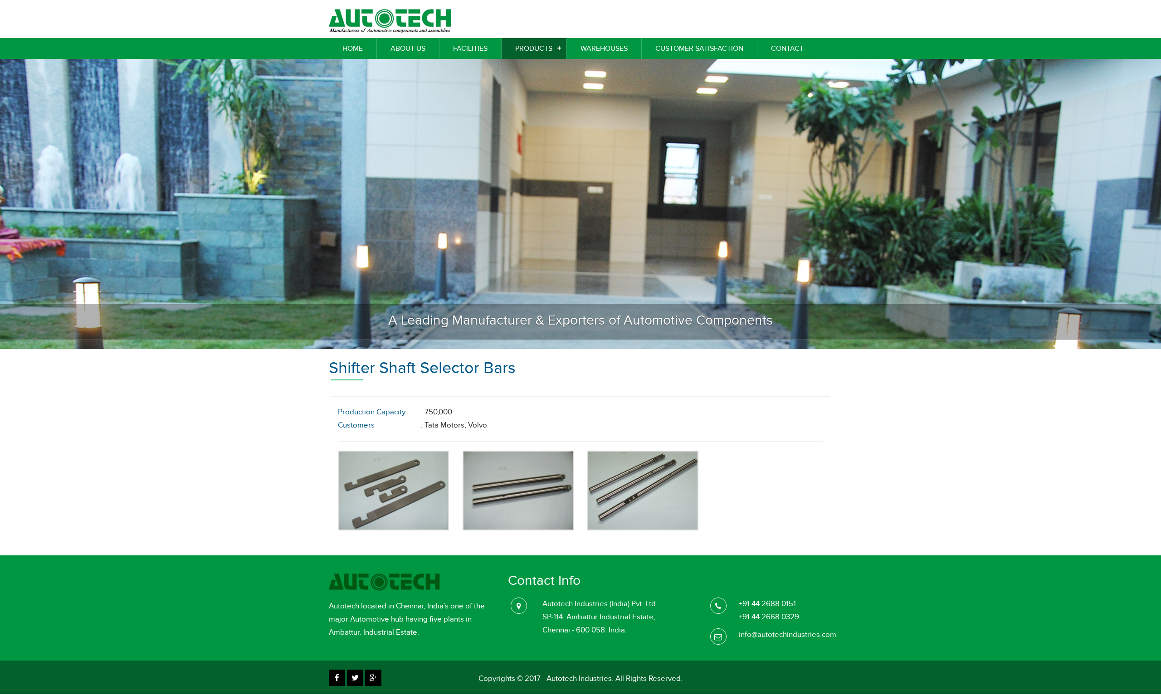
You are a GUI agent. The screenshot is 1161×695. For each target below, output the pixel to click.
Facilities (470, 48)
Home (352, 48)
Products (533, 48)
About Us (407, 48)
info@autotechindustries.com (787, 634)
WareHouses (604, 48)
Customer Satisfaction (699, 48)
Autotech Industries (579, 678)
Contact (787, 48)
